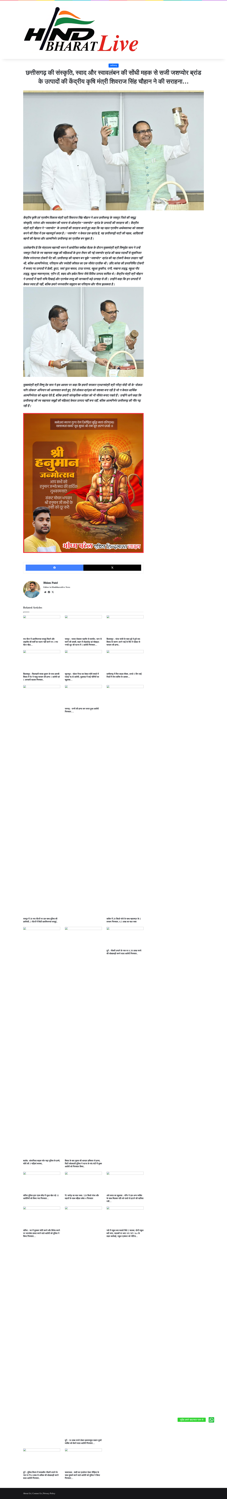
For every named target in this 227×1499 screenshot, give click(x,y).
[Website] (45, 592)
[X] (112, 568)
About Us (27, 1493)
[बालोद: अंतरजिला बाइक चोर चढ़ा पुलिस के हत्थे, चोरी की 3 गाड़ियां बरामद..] (41, 1042)
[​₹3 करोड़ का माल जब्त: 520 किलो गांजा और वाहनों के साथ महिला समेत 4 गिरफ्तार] (83, 1182)
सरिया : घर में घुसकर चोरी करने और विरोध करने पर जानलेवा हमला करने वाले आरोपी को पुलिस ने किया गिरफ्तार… (41, 1233)
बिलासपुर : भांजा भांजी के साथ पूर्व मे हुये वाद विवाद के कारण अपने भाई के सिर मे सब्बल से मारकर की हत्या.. (123, 642)
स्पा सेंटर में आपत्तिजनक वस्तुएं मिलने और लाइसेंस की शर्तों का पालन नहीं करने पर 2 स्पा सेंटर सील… (40, 642)
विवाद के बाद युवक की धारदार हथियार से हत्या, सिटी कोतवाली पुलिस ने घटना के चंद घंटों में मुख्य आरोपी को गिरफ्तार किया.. (83, 1164)
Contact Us (37, 1493)
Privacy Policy (49, 1493)
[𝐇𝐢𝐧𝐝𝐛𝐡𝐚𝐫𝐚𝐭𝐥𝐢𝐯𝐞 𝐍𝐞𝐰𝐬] (81, 30)
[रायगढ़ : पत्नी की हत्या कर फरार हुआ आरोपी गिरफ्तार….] (83, 695)
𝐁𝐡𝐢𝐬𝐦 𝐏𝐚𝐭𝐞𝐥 (50, 582)
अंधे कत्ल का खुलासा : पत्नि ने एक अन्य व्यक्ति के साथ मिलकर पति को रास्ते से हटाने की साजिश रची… (125, 1198)
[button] (211, 1419)
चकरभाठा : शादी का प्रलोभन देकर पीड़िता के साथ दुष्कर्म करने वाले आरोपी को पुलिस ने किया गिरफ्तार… (82, 1475)
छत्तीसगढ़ (113, 65)
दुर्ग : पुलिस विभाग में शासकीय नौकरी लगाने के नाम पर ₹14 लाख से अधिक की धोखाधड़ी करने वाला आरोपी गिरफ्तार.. (41, 1475)
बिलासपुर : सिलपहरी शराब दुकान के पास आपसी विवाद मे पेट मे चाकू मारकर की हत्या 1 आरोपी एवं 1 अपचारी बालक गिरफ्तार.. (41, 677)
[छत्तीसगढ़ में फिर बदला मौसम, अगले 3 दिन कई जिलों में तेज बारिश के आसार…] (125, 660)
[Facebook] (54, 568)
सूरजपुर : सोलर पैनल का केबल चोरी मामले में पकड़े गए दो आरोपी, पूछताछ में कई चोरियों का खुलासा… (82, 677)
